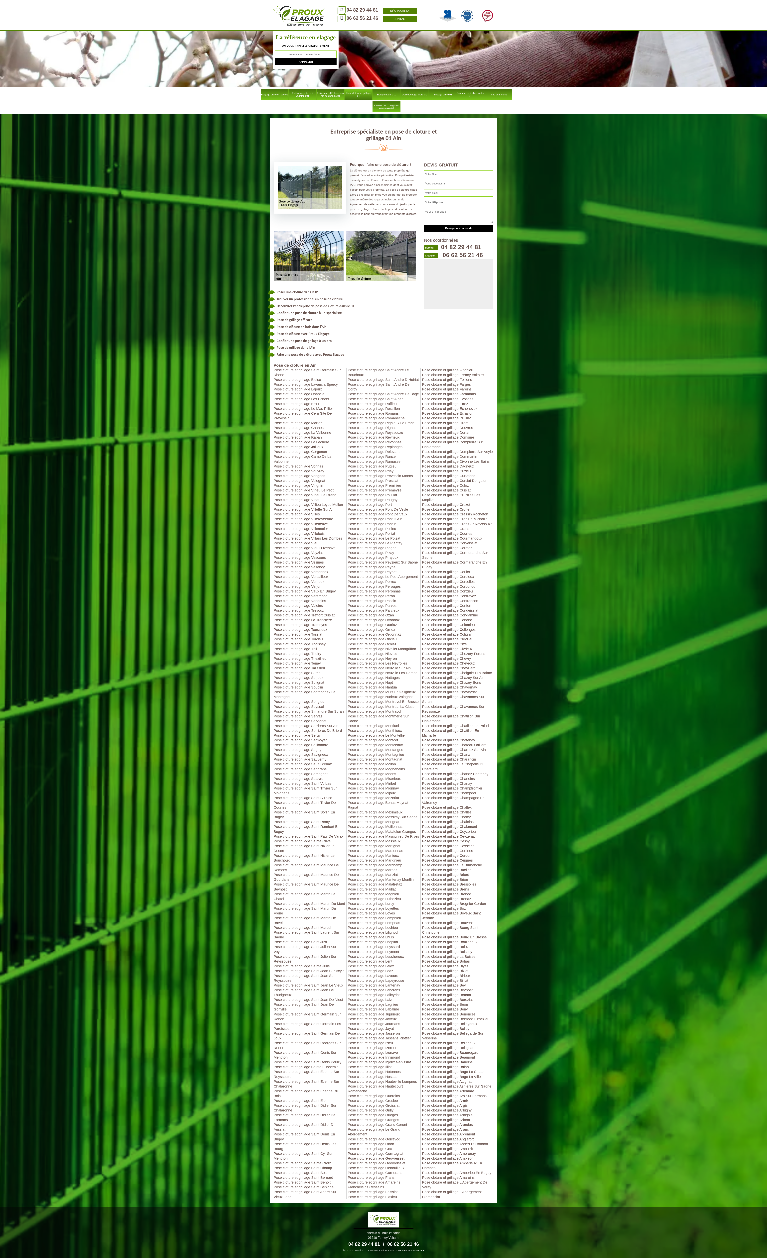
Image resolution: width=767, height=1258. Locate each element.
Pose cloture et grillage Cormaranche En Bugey (454, 564)
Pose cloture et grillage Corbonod (448, 586)
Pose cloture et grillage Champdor (449, 793)
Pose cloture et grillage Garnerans (375, 1173)
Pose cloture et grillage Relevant (373, 452)
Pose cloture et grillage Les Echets (301, 399)
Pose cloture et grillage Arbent (446, 1120)
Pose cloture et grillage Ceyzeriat (448, 836)
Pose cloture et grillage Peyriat (372, 572)
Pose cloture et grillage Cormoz (447, 548)
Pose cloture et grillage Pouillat (372, 495)
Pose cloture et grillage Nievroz (372, 654)
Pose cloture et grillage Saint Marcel (302, 928)
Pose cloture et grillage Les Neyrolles (377, 663)
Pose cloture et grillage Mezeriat (373, 798)
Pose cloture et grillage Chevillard (449, 668)
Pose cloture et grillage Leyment (373, 952)
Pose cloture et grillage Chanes (299, 428)
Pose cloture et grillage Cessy (446, 841)
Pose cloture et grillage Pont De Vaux (377, 514)
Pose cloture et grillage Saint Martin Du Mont (309, 904)
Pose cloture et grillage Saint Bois (300, 1173)
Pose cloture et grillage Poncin (372, 524)
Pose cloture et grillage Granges (373, 1120)
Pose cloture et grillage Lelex (371, 966)
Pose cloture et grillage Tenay (297, 663)
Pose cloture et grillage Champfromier (452, 788)
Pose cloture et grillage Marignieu (374, 860)
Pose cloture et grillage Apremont (448, 1134)
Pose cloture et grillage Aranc (445, 1129)
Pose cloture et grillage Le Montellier (377, 735)
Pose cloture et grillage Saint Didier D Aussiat (303, 1127)
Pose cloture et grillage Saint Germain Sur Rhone (307, 372)
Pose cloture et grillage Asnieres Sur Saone (456, 1086)
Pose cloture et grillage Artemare (448, 1091)
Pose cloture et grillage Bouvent (447, 923)
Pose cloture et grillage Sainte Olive (302, 841)
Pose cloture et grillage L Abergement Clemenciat (452, 1194)
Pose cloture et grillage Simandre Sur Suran (309, 711)
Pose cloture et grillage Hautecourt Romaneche (375, 1088)
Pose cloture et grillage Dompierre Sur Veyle (457, 452)
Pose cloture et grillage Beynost (447, 990)
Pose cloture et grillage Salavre (298, 779)
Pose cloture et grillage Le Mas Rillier (303, 409)
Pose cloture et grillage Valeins (298, 606)
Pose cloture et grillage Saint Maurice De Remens (306, 867)
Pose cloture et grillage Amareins (448, 1178)
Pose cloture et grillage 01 (358, 94)
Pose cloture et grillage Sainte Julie (302, 966)
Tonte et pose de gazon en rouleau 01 (386, 107)
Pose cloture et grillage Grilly (370, 1110)
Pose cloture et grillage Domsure (448, 437)
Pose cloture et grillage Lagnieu (373, 1004)
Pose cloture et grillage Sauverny (300, 759)
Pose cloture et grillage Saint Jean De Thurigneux (304, 992)
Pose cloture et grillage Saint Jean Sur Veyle (309, 971)
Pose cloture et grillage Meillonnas (375, 827)
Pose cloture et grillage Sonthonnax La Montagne (304, 694)
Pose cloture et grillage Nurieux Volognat (380, 697)
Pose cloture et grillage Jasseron (374, 1033)
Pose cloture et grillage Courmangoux (452, 538)
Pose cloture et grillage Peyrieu (372, 567)
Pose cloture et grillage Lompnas (374, 923)
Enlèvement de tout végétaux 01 (302, 94)
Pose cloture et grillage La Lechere (301, 442)
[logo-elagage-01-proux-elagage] (300, 15)
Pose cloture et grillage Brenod (446, 894)
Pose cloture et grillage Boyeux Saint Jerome (451, 915)
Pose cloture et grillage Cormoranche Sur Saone (455, 555)
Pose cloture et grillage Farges (446, 384)
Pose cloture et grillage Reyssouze (375, 433)
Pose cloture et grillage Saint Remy (302, 822)
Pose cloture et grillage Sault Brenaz (303, 764)
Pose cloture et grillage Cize (444, 644)
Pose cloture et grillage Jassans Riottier (379, 1038)
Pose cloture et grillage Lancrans (374, 990)
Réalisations (400, 11)
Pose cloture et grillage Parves (372, 606)
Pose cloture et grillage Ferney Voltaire (453, 375)
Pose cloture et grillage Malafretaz (375, 884)
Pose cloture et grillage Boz (444, 908)
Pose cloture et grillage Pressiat (373, 481)
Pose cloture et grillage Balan (445, 1067)
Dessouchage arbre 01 (414, 94)
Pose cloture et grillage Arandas (447, 1125)
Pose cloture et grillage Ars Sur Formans (454, 1096)
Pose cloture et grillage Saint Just (300, 942)
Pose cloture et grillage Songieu (299, 702)
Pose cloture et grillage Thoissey (300, 644)
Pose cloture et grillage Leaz (370, 971)
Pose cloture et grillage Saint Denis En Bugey (304, 1136)
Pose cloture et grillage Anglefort (448, 1139)
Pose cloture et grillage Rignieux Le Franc (381, 423)
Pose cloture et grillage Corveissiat (449, 543)
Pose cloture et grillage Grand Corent (377, 1125)
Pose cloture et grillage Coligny (447, 634)
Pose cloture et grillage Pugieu (372, 466)
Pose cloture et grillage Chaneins (448, 779)
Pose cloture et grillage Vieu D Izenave (305, 548)
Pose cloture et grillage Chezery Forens (453, 654)
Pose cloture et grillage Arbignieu (448, 1115)
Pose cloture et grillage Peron (371, 596)
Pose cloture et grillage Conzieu (447, 591)
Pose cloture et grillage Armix (445, 1101)
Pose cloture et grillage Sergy (297, 735)
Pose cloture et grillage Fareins (447, 389)
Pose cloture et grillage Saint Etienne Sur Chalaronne (306, 1084)
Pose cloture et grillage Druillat (446, 418)
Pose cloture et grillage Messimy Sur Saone (382, 817)
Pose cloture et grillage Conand (447, 620)
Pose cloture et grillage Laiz (370, 1000)
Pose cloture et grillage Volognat (299, 481)
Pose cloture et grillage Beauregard (450, 1053)
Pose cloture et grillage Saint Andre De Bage (383, 394)
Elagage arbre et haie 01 (274, 94)
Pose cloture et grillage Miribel (372, 784)
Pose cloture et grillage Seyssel (299, 707)
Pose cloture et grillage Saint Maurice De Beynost (306, 886)
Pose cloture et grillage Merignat (373, 822)
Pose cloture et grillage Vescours (300, 558)
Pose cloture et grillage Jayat (371, 1029)
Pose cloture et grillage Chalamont (449, 827)
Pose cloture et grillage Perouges (374, 586)
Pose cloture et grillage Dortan (446, 433)
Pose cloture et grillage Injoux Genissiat (379, 1062)
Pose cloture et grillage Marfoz (298, 423)
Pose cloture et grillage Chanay (447, 784)
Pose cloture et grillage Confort (446, 606)
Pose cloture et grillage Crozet (446, 505)
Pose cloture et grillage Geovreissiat (376, 1163)
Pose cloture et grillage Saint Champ (303, 1168)
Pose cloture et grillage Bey (444, 985)
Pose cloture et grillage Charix (446, 755)
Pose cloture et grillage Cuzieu (446, 471)
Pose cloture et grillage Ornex (371, 630)
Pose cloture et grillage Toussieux (300, 630)
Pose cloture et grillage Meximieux (375, 812)
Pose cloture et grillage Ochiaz (372, 644)
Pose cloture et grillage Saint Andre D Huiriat (383, 380)
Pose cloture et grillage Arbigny (447, 1110)
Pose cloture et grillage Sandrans (300, 769)
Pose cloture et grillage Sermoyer (300, 740)
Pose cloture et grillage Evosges (447, 399)
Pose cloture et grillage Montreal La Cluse (381, 707)
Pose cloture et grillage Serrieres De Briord (308, 731)
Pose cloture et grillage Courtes (447, 534)
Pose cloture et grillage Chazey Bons (451, 682)
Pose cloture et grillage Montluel (373, 726)
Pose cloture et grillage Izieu (370, 1043)
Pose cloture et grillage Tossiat (298, 634)
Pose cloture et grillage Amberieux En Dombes (452, 1165)
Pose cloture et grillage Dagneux (448, 466)
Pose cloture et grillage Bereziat (447, 1000)
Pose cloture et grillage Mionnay (373, 788)
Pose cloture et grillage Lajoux (298, 389)
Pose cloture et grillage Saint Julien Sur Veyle (305, 949)
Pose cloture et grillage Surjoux (298, 678)
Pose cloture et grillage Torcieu (298, 639)
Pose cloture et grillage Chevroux (448, 663)
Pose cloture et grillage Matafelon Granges (382, 832)
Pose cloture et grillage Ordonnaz (374, 634)
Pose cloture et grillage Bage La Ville (451, 1077)
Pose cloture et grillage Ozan (371, 615)
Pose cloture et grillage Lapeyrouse (376, 981)
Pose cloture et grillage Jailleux (298, 447)
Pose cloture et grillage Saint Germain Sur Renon (307, 1016)
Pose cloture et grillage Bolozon (447, 947)
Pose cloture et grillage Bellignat (447, 1048)
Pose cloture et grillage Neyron (372, 659)
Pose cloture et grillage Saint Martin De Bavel (305, 920)
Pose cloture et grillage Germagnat (375, 1154)
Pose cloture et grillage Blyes (445, 966)
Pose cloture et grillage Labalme (373, 1009)
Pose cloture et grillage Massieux (374, 841)
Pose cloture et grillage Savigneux (301, 755)
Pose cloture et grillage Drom (445, 423)
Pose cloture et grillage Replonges (375, 447)
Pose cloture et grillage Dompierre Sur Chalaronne (452, 444)
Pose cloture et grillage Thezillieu (300, 659)
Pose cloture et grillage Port (370, 505)
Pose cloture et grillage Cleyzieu (447, 639)
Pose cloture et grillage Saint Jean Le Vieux (308, 985)
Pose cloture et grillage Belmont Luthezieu (455, 1019)
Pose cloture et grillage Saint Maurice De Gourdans (306, 877)
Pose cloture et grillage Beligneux (448, 1043)
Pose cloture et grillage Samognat (301, 774)
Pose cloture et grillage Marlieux (373, 856)
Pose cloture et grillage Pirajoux (373, 558)
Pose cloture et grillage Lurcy (371, 904)
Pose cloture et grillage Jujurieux (374, 1014)
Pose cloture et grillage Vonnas (298, 466)
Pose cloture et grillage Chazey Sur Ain (453, 678)
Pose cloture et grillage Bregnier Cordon (454, 904)
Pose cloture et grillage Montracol (374, 711)
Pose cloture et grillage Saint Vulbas (302, 784)
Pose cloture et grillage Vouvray (299, 471)
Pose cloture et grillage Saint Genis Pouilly (307, 1062)
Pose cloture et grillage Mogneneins (376, 769)
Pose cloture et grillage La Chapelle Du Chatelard (453, 766)
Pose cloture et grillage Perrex (372, 582)
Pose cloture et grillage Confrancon (450, 601)
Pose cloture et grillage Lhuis (371, 937)
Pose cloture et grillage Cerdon (446, 856)
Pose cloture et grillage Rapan (298, 437)
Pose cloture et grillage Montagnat (375, 759)
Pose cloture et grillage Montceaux (375, 745)
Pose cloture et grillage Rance (372, 457)
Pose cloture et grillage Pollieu (372, 529)
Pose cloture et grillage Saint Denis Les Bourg (305, 1146)
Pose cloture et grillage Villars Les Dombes (308, 538)
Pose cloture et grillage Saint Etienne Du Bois (306, 1093)
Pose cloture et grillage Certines (447, 851)
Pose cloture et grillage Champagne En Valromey (453, 800)
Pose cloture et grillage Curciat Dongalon (454, 481)
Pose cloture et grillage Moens (372, 774)
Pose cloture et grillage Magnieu (373, 894)
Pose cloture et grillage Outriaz (372, 625)
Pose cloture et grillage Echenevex (449, 409)
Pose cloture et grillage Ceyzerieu (449, 832)
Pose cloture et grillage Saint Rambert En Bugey (307, 829)
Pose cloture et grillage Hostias (372, 1077)
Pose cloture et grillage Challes (447, 812)
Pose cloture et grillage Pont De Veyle (378, 509)
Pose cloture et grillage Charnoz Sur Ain (454, 750)
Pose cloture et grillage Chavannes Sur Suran (453, 699)
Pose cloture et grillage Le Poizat (374, 538)
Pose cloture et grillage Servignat (300, 721)
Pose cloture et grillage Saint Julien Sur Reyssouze (305, 959)
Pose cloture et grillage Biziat (445, 971)
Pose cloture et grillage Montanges (375, 750)
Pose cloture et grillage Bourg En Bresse (454, 937)
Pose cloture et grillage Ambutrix (448, 1149)
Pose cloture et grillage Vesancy (299, 567)
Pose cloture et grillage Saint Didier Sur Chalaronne (305, 1107)
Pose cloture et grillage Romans (373, 413)
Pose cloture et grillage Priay (370, 471)
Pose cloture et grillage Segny (297, 750)
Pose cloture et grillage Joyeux (372, 1019)
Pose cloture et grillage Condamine (450, 615)
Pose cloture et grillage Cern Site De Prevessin (303, 415)
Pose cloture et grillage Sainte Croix (302, 1163)
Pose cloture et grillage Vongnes (299, 476)
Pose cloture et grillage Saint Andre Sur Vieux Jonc (305, 1194)
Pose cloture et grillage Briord (445, 875)
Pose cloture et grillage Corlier (446, 572)
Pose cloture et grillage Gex (370, 1149)
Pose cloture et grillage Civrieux (447, 649)
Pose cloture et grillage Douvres (447, 428)
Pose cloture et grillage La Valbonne (302, 433)
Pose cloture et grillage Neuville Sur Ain (379, 668)
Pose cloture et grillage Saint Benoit (302, 1182)
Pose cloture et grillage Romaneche (376, 418)
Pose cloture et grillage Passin (372, 601)
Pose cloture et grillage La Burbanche (452, 865)
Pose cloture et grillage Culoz (445, 485)
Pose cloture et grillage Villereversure (303, 519)
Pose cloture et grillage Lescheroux (376, 957)
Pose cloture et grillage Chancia (299, 394)
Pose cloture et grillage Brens (445, 889)
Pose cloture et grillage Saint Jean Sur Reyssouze (304, 978)
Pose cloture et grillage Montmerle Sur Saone (378, 718)
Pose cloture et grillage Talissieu (299, 668)
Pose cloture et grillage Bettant (446, 995)
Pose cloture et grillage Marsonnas (375, 851)
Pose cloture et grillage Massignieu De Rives (383, 836)
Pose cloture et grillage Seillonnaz (301, 745)
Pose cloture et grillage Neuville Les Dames (382, 673)
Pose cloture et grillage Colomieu (448, 625)
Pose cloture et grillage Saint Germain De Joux (307, 1035)
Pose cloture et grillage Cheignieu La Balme (457, 673)
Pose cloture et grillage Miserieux (374, 779)
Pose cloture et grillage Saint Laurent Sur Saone (306, 934)
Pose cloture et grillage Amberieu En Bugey (456, 1173)
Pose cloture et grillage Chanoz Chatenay (455, 774)
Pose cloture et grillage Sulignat (299, 682)
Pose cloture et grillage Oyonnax (374, 620)
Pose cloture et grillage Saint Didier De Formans (304, 1117)
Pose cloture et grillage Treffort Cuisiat (304, 615)
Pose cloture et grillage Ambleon (448, 1158)
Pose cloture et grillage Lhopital (373, 942)
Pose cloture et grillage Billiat (445, 981)
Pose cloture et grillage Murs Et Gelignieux (382, 692)
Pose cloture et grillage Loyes (371, 913)
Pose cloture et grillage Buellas (446, 870)
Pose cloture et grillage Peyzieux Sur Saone (383, 562)
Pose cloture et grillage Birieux (446, 976)
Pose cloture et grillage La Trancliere (303, 620)
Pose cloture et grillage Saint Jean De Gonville (304, 1006)
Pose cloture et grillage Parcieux (373, 610)
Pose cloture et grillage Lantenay (374, 985)
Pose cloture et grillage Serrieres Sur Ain (306, 726)
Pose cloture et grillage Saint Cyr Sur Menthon (303, 1156)
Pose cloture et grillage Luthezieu (374, 899)
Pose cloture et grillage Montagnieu (376, 755)
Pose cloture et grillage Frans (371, 1178)
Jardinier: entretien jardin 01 (470, 94)
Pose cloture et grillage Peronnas (374, 591)
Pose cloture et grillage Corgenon (300, 452)
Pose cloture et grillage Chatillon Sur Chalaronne (451, 718)
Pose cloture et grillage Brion (445, 880)
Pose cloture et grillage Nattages (374, 678)
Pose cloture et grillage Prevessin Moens (380, 476)
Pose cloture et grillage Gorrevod (374, 1139)
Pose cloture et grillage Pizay (371, 553)
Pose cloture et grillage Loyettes (373, 908)
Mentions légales (411, 1250)
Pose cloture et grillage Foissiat (373, 1192)
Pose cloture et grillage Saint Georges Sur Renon (307, 1045)
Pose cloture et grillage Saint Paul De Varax (308, 836)
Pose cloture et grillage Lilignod (373, 932)
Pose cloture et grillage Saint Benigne (304, 1187)
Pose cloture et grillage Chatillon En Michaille (450, 733)
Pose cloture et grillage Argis (445, 1105)
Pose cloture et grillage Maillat (372, 889)
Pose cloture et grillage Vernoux (299, 582)
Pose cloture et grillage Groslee (373, 1101)
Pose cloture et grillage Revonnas (374, 442)
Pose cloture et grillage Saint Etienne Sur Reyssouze (306, 1074)
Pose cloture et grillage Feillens (447, 380)
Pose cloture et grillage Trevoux (299, 610)
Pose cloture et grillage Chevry (446, 659)
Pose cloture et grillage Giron (371, 1144)
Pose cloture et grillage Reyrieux (373, 437)
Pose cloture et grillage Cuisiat (446, 490)
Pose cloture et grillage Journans (374, 1024)
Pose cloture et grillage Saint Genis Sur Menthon (305, 1055)
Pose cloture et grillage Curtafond (448, 476)
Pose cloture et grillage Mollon (372, 764)
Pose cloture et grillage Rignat (372, 428)
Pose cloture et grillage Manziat (373, 875)
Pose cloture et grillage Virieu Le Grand (305, 495)
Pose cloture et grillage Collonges (449, 630)
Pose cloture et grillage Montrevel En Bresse (383, 702)
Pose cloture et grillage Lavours (373, 976)
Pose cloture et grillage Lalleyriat (374, 995)
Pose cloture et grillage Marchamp (375, 865)
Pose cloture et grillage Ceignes (447, 860)
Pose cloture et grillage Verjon (297, 586)
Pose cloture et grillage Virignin (298, 485)
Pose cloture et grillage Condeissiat (450, 610)
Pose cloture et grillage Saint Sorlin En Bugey (304, 814)
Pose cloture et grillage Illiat (370, 1067)
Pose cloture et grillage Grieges (373, 1115)
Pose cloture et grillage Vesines (299, 562)
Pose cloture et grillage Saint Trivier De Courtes (305, 805)
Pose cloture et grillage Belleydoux (449, 1024)
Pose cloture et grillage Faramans (449, 394)
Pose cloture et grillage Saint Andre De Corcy (378, 386)
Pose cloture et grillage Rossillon (374, 409)
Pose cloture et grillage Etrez (445, 404)
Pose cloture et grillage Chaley (446, 817)
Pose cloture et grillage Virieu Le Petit (304, 490)
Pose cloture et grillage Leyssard (374, 947)
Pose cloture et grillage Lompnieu (374, 918)
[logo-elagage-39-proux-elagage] (383, 1220)
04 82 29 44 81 (362, 10)
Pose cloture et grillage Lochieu (373, 928)
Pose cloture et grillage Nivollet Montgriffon (382, 649)
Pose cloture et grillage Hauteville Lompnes (382, 1082)
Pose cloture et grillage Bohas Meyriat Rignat (378, 805)
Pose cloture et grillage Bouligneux (449, 942)
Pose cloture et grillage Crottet (446, 509)
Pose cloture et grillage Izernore (373, 1048)
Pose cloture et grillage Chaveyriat (449, 692)
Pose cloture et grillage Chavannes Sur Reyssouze (453, 709)
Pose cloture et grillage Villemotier (301, 529)
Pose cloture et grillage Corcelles (448, 582)
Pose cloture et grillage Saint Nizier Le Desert (304, 848)
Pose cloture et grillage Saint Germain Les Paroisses (307, 1026)
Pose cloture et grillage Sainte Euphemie (306, 1067)
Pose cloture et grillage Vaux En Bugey (305, 591)
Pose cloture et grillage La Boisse (448, 957)
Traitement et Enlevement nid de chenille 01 (330, 94)
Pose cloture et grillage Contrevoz (449, 596)
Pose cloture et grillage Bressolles (449, 884)
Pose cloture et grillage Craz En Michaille (455, 519)
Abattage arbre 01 (442, 94)
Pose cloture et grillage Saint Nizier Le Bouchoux (304, 858)
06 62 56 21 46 (362, 18)
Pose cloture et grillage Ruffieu (372, 404)
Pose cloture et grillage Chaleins (448, 822)
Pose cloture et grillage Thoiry (297, 654)
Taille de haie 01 (498, 94)
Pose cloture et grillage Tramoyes (300, 625)
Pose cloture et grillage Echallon (447, 413)
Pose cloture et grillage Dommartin (449, 457)
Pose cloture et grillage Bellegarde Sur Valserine (452, 1035)
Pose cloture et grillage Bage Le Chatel (453, 1072)
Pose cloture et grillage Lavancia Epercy (306, 384)
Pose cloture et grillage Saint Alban (375, 399)
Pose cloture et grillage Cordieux (448, 577)
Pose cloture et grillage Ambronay (449, 1154)
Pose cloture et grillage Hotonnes (374, 1072)
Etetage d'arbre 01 (386, 94)
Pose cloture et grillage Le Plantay (375, 543)
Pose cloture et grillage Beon (445, 1004)
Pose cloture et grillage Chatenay (448, 740)
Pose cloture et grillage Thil (295, 649)
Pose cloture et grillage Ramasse (374, 462)
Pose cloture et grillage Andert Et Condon (455, 1144)
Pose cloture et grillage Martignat (374, 846)
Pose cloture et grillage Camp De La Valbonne (302, 459)
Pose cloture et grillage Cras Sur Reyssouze (457, 524)
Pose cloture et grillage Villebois (299, 534)
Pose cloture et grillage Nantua (372, 687)
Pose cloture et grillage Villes (297, 514)
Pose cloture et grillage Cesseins (448, 846)
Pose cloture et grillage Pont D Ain (375, 519)
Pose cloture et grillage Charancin (449, 759)
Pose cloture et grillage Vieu (296, 543)
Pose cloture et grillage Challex (447, 807)
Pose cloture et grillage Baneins (447, 1062)
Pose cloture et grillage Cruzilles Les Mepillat (451, 497)
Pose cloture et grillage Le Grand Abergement (374, 1131)
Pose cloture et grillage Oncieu (372, 639)
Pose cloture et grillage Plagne (372, 548)
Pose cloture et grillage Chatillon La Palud (455, 726)
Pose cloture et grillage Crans (445, 529)
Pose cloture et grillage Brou (296, 404)
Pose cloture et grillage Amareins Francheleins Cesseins (374, 1184)
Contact (400, 19)
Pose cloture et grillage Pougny (372, 500)
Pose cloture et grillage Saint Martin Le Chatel (304, 896)
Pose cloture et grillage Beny (445, 1009)
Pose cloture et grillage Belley (445, 1029)
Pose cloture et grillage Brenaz (446, 899)
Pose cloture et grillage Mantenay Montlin (381, 880)
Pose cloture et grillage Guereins (374, 1096)
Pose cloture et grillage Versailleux (301, 577)
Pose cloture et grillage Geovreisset (376, 1158)
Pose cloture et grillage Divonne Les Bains (456, 462)
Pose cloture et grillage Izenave (373, 1053)
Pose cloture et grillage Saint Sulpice (303, 798)
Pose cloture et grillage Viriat (296, 500)
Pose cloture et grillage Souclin (298, 687)
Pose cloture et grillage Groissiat (373, 1105)
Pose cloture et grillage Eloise (297, 380)
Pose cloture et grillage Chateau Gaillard (454, 745)
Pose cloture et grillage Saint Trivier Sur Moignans (305, 790)
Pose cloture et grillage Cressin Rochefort (455, 514)
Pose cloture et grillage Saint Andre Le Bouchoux (378, 372)
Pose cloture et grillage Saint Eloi (300, 1101)
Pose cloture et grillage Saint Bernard (303, 1178)
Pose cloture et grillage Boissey (447, 952)
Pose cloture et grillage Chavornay (449, 687)
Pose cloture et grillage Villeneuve (301, 524)
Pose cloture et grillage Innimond (374, 1057)
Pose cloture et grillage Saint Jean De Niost (308, 1000)
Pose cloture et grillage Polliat (371, 534)
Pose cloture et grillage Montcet (373, 740)
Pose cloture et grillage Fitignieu (447, 370)
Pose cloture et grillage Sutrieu (298, 673)
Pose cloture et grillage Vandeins (300, 601)
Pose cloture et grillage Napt (370, 682)
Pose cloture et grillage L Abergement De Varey (454, 1184)
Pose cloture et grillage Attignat (447, 1082)
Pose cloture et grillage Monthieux (375, 731)
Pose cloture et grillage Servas (298, 716)
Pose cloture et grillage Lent (370, 961)
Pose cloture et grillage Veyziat (298, 553)
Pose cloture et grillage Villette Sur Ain (304, 509)
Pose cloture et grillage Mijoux (372, 793)
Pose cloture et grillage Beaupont (448, 1057)
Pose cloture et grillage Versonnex (301, 572)
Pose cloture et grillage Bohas (446, 961)
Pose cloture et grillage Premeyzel (375, 490)
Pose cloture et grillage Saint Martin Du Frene (305, 910)
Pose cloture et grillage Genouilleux (376, 1168)
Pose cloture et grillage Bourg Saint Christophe (450, 930)
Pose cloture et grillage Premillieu (374, 485)
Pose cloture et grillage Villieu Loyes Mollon (308, 505)
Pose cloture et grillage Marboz (372, 870)
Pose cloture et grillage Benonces (449, 1014)
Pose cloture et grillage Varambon (301, 596)
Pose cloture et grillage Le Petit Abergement (383, 577)
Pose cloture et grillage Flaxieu (372, 1197)
